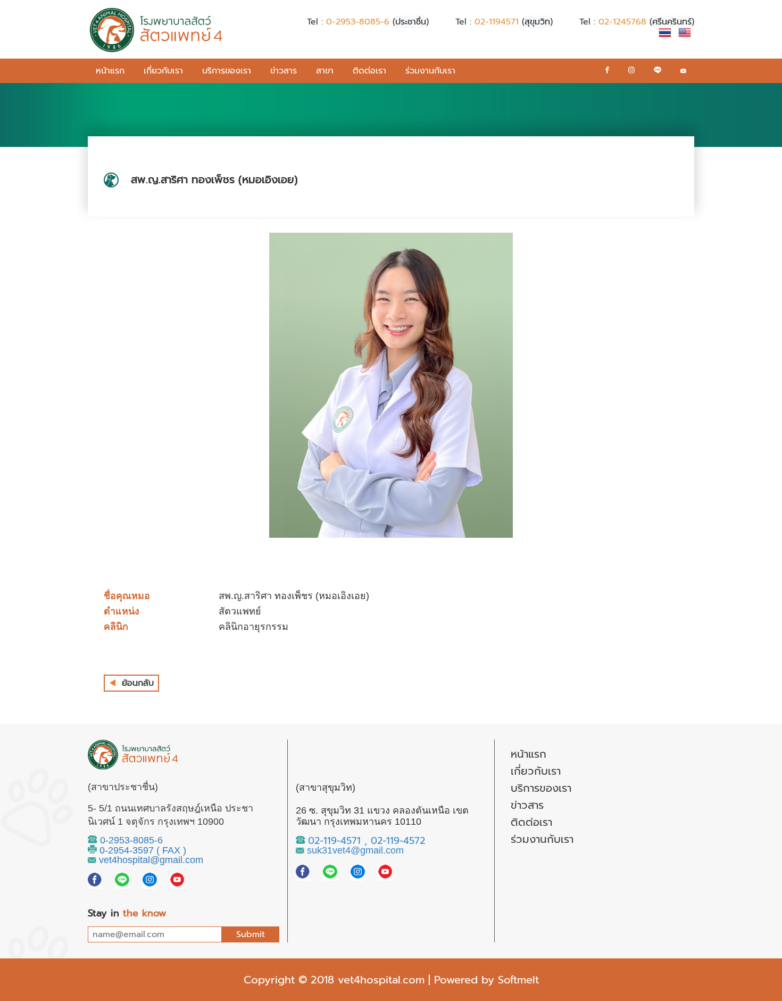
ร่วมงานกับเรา (430, 70)
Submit (250, 934)
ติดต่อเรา (369, 70)
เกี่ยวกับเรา (163, 70)
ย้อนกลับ (138, 683)
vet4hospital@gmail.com (149, 860)
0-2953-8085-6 (357, 21)
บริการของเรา (226, 70)
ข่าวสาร (283, 70)
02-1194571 (497, 21)
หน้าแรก (110, 70)
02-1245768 (622, 21)
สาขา (325, 70)
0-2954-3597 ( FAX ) (141, 850)
